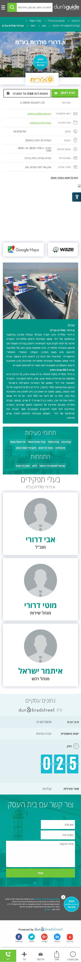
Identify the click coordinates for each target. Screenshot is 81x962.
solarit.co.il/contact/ (40, 122)
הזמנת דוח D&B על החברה (30, 93)
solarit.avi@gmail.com (39, 113)
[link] (63, 249)
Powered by (26, 929)
